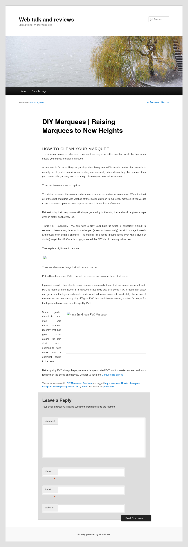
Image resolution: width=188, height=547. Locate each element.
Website (49, 507)
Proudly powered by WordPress (94, 534)
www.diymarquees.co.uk (65, 386)
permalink (109, 386)
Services (87, 383)
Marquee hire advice (113, 374)
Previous (153, 102)
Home (23, 91)
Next (165, 102)
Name (50, 472)
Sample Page (39, 91)
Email (50, 490)
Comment (50, 421)
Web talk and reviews (46, 19)
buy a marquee (112, 383)
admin (85, 386)
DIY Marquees (74, 383)
